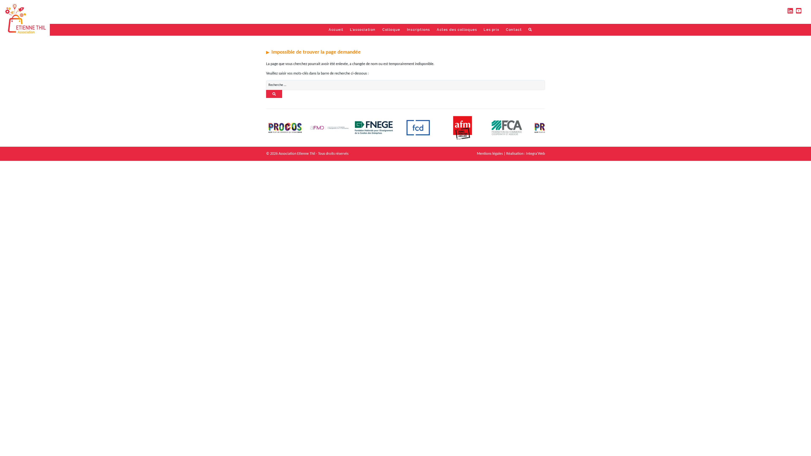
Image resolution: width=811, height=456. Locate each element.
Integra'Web (535, 154)
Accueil (336, 30)
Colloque (391, 30)
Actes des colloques (457, 30)
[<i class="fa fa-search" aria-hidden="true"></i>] (530, 30)
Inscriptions (418, 30)
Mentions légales (490, 154)
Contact (514, 30)
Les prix (491, 30)
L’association (363, 30)
